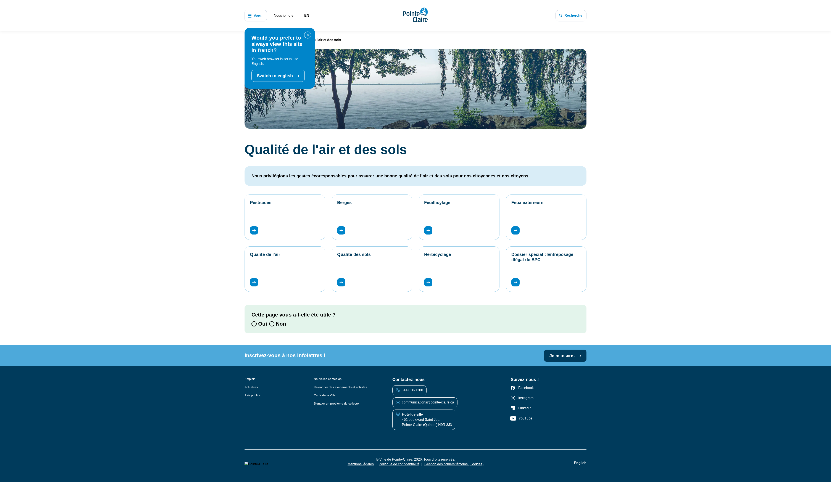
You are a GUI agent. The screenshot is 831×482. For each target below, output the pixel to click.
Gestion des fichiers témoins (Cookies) (453, 464)
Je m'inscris (562, 355)
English (580, 463)
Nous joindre (283, 15)
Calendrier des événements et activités (340, 387)
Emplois (250, 379)
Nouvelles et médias (327, 379)
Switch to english (275, 75)
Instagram (525, 398)
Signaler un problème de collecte (336, 403)
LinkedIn (524, 408)
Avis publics (253, 395)
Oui (262, 323)
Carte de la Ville (324, 395)
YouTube (525, 418)
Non (280, 323)
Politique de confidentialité (399, 464)
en (306, 15)
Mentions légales (361, 464)
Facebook (526, 388)
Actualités (251, 387)
